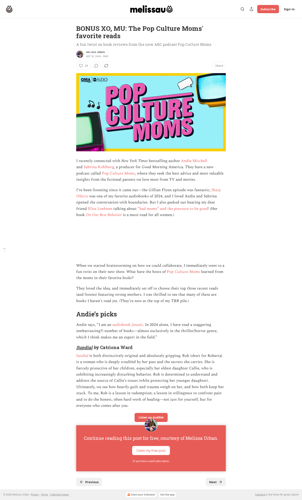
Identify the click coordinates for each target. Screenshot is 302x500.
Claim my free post (151, 450)
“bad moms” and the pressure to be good (173, 209)
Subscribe (268, 9)
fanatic (137, 325)
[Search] (242, 9)
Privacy (35, 494)
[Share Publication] (251, 9)
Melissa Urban (95, 52)
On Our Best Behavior (104, 215)
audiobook (122, 325)
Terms (44, 494)
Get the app (167, 494)
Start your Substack (143, 494)
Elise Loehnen (100, 209)
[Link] (70, 314)
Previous (92, 482)
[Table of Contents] (4, 250)
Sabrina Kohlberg (99, 167)
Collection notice (59, 494)
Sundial (84, 347)
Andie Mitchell (194, 161)
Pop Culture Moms (118, 173)
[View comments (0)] (96, 66)
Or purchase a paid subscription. (151, 461)
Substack (260, 494)
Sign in (289, 9)
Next (213, 482)
